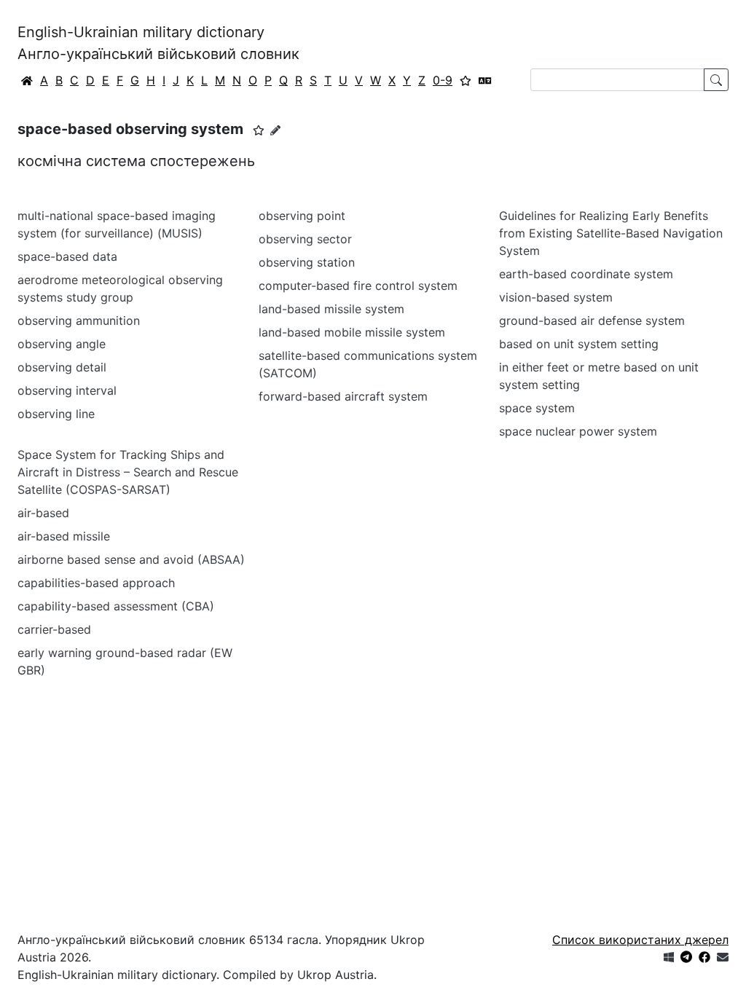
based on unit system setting (579, 344)
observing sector (305, 239)
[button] (258, 130)
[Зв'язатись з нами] (723, 957)
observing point (302, 215)
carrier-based (54, 629)
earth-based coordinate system (586, 274)
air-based (43, 513)
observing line (56, 413)
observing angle (61, 344)
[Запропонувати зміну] (275, 130)
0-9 (442, 80)
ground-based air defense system (592, 320)
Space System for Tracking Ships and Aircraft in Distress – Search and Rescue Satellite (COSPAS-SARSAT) (127, 472)
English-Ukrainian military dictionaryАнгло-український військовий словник (158, 43)
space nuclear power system (578, 431)
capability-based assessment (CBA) (115, 606)
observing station (307, 262)
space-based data (67, 256)
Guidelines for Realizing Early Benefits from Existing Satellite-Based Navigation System (611, 233)
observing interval (67, 390)
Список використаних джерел (640, 939)
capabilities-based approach (96, 582)
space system (537, 408)
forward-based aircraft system (343, 396)
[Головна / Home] (26, 80)
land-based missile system (331, 309)
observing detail (61, 367)
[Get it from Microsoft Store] (669, 957)
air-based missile (63, 536)
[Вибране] (465, 80)
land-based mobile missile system (352, 332)
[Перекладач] (485, 80)
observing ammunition (78, 320)
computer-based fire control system (358, 285)
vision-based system (556, 297)
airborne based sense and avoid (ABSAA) (131, 559)
